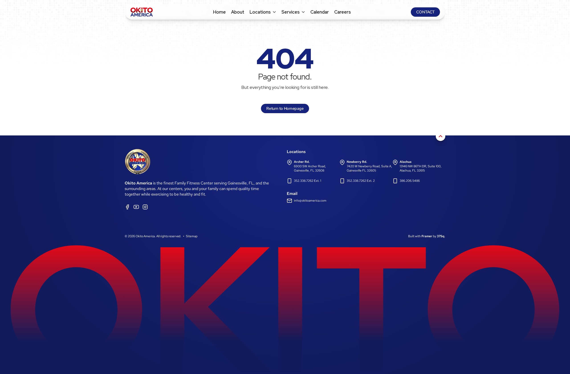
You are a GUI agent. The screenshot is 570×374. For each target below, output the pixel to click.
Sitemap (191, 236)
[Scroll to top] (440, 136)
